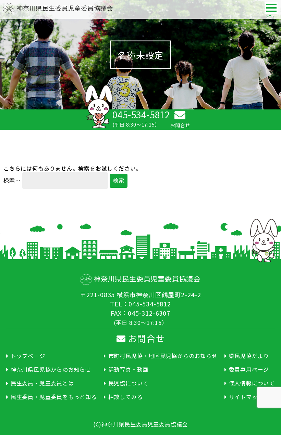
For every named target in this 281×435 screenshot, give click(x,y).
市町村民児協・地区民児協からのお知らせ (163, 356)
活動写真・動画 (128, 369)
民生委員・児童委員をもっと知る (54, 397)
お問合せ (144, 338)
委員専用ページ (249, 369)
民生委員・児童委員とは (42, 383)
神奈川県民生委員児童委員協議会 (64, 7)
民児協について (128, 383)
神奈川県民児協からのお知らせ (51, 369)
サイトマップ (246, 397)
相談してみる (125, 397)
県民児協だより (249, 356)
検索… (12, 180)
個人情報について (252, 383)
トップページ (28, 356)
